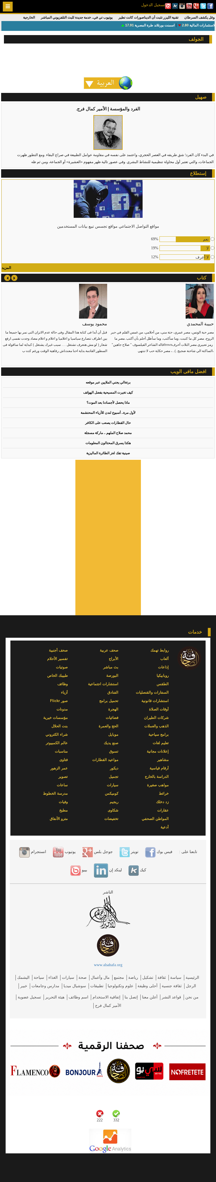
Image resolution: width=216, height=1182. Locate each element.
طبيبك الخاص (57, 675)
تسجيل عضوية (29, 997)
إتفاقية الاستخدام (106, 997)
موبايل (113, 734)
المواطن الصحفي (155, 819)
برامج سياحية (158, 734)
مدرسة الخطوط (55, 793)
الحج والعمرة (108, 726)
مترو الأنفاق (59, 819)
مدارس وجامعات (45, 986)
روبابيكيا (163, 675)
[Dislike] (100, 1113)
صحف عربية (109, 650)
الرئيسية (192, 977)
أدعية (165, 827)
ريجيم (114, 802)
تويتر (134, 852)
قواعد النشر (171, 997)
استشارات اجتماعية (103, 684)
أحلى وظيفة (148, 986)
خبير (23, 986)
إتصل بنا (131, 997)
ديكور (114, 768)
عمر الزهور (59, 768)
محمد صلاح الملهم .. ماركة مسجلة (108, 433)
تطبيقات (97, 986)
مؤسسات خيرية (55, 717)
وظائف (62, 684)
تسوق (113, 751)
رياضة (133, 977)
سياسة (175, 977)
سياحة (39, 977)
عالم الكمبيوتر (57, 743)
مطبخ (63, 810)
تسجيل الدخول (153, 5)
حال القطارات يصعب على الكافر (108, 423)
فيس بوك (164, 852)
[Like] (116, 1113)
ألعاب (164, 659)
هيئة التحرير (54, 997)
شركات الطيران (156, 717)
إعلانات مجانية (158, 751)
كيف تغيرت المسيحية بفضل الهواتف (108, 392)
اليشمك (23, 977)
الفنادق (112, 692)
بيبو (84, 870)
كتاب (201, 277)
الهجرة (113, 709)
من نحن (192, 997)
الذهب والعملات (156, 726)
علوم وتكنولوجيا (120, 986)
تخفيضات (111, 819)
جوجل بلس (103, 852)
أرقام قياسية (159, 768)
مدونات (62, 709)
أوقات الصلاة (159, 709)
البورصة (112, 675)
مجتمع (119, 977)
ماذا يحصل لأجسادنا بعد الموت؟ (108, 402)
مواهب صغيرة (158, 785)
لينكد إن (115, 870)
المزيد (6, 268)
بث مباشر (110, 667)
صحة (82, 977)
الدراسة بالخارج (157, 776)
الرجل (191, 986)
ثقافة (162, 977)
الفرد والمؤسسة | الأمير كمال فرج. (108, 108)
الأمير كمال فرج (108, 1005)
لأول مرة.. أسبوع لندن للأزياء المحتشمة (108, 413)
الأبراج (113, 659)
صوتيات (62, 667)
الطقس (163, 684)
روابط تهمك (159, 650)
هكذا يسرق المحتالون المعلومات (108, 443)
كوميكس (111, 793)
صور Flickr (59, 701)
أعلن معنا (150, 997)
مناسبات (61, 751)
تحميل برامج (108, 701)
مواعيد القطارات (105, 760)
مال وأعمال (100, 977)
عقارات (163, 810)
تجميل (113, 776)
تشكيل (147, 977)
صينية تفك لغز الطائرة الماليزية (108, 453)
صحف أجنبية (58, 650)
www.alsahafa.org (108, 965)
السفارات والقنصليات (152, 692)
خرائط (164, 793)
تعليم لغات (161, 743)
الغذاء (53, 977)
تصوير (63, 776)
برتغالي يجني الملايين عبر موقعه (108, 382)
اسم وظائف (78, 997)
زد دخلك (162, 802)
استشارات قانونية (155, 701)
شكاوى (113, 810)
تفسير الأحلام (57, 659)
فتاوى (63, 760)
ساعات (62, 785)
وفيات (63, 802)
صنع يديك (111, 743)
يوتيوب (70, 852)
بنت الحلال (59, 726)
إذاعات (163, 667)
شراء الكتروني (57, 734)
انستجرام (38, 852)
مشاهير (163, 760)
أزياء (64, 692)
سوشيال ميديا (75, 986)
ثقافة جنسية (172, 986)
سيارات (112, 785)
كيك (142, 870)
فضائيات (112, 717)
